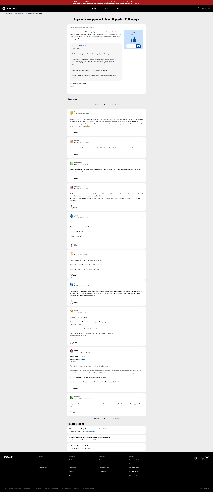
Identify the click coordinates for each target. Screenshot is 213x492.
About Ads (47, 488)
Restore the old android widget (78, 446)
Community (11, 8)
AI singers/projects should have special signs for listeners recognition (89, 437)
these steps (117, 3)
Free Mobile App (104, 467)
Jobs (40, 464)
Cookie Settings (37, 488)
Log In (204, 8)
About (40, 460)
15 (112, 105)
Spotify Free (133, 475)
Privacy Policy (27, 488)
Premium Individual (134, 460)
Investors (71, 471)
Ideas (118, 8)
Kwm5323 (91, 448)
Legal (5, 488)
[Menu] (209, 8)
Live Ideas (21, 13)
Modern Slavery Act (66, 488)
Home (11, 13)
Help (94, 8)
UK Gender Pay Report (88, 488)
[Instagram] (196, 458)
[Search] (198, 8)
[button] (131, 46)
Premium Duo (133, 464)
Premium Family (134, 467)
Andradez (92, 431)
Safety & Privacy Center (15, 488)
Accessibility (55, 488)
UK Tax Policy (76, 488)
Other (72, 86)
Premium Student (134, 471)
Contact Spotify (103, 471)
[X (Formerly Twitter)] (202, 458)
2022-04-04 (83, 46)
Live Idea (134, 35)
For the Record (43, 467)
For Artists (72, 460)
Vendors (71, 475)
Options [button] (142, 27)
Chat (106, 8)
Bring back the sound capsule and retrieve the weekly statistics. (88, 429)
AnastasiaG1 (92, 440)
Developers (72, 464)
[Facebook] (207, 458)
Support (101, 460)
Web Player (102, 464)
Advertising (72, 467)
